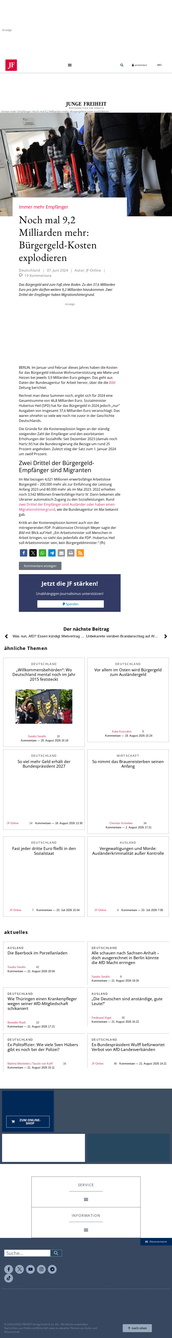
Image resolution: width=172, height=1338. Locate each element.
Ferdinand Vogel (101, 1017)
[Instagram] (41, 1269)
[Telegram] (52, 1269)
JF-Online (12, 823)
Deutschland (29, 270)
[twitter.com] (19, 1269)
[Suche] (56, 1253)
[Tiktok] (8, 1278)
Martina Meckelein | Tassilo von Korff (30, 1063)
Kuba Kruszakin (121, 731)
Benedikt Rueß (17, 1022)
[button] (69, 65)
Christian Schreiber (121, 823)
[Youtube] (30, 1269)
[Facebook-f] (8, 1269)
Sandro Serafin (37, 736)
